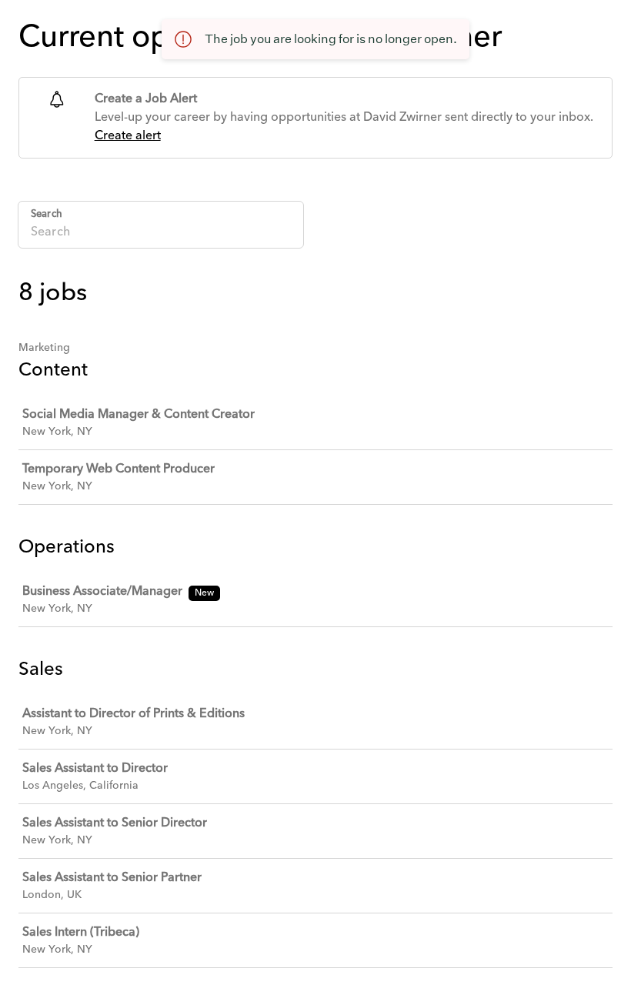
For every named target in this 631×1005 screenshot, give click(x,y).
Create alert (128, 136)
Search (46, 214)
